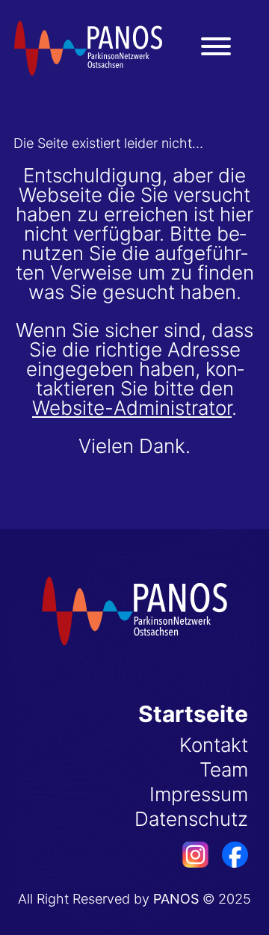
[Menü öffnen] (216, 46)
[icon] (188, 860)
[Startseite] (88, 48)
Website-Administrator (132, 407)
